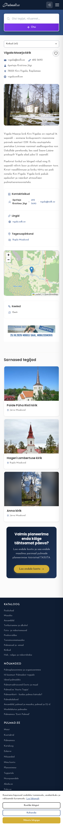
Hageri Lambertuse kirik (24, 458)
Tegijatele (9, 773)
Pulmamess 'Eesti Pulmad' (17, 714)
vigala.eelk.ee (15, 77)
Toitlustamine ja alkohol (16, 625)
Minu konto (9, 762)
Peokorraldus (10, 635)
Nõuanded (9, 757)
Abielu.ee (8, 784)
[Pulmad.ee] (12, 5)
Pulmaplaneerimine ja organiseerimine (22, 670)
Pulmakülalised (11, 699)
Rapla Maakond (20, 240)
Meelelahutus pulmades (15, 709)
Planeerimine (10, 767)
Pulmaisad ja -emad (14, 645)
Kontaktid (9, 735)
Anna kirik (14, 511)
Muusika (8, 615)
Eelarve (7, 751)
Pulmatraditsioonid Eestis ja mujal (21, 685)
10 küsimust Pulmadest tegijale (19, 675)
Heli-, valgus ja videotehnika (18, 655)
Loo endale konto (29, 569)
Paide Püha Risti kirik (22, 405)
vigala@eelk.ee (16, 60)
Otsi (33, 27)
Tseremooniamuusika (14, 640)
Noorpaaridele (11, 778)
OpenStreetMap (51, 294)
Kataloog (8, 746)
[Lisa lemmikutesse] (56, 53)
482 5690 (37, 60)
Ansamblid (9, 620)
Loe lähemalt (32, 798)
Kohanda (31, 813)
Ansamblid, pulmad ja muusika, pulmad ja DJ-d (27, 704)
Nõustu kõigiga (31, 820)
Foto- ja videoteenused (15, 630)
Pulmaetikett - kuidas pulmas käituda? (23, 694)
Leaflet (37, 294)
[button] (32, 269)
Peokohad (9, 610)
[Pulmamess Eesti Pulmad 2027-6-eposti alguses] (31, 331)
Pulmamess (9, 740)
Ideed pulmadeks (12, 680)
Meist (7, 729)
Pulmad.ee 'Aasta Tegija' (16, 689)
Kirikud (7, 650)
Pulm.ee (7, 789)
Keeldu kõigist (31, 805)
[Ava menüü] (57, 5)
